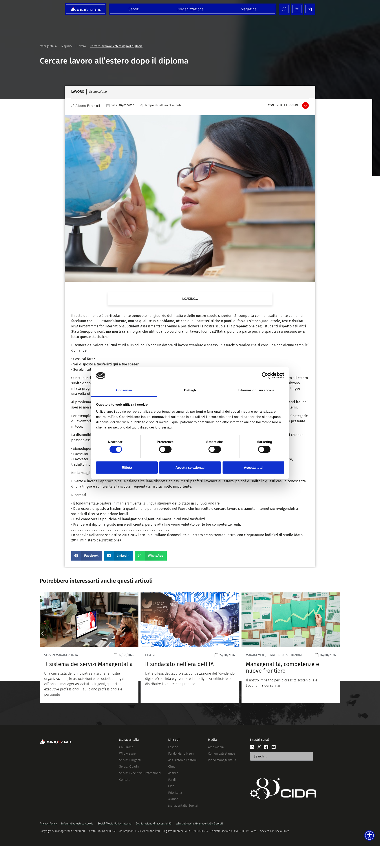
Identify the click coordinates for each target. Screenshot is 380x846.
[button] (86, 556)
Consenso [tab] (124, 390)
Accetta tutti (253, 467)
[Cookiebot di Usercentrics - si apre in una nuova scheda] (265, 375)
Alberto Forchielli (87, 105)
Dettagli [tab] (190, 390)
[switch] (165, 449)
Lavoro (81, 46)
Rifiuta (127, 467)
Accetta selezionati (190, 467)
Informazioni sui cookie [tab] (256, 390)
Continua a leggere (283, 105)
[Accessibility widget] (369, 835)
